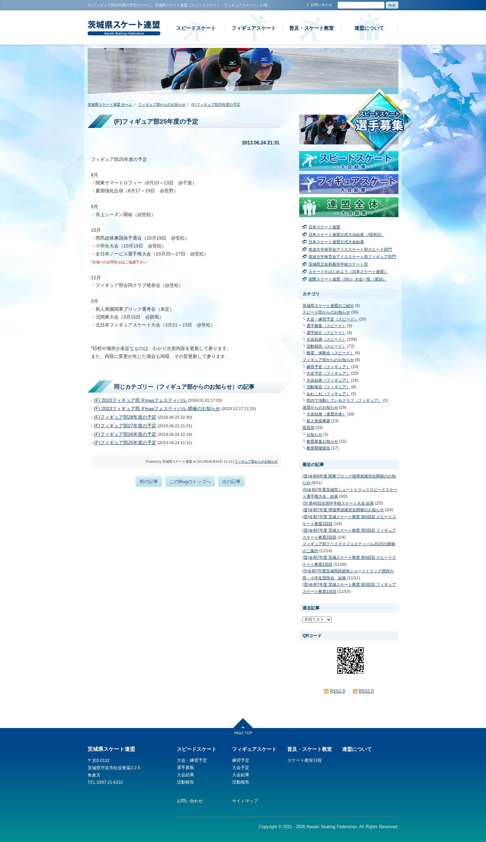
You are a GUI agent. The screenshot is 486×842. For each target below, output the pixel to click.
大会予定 (240, 767)
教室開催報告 (318, 448)
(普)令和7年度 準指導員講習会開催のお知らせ (343, 510)
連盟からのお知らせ (320, 407)
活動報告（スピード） (326, 346)
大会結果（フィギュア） (328, 380)
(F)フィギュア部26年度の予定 (125, 434)
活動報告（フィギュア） (328, 387)
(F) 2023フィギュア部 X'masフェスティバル (141, 400)
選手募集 (185, 767)
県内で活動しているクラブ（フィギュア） (344, 400)
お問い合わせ (321, 5)
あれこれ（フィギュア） (328, 394)
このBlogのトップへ (190, 481)
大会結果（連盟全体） (326, 414)
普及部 (308, 427)
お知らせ (314, 434)
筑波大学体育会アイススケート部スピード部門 (350, 249)
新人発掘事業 (318, 421)
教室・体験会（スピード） (330, 353)
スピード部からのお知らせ (326, 312)
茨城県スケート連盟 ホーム (110, 104)
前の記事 (149, 481)
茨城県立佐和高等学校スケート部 (338, 264)
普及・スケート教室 (311, 28)
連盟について (369, 28)
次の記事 (231, 481)
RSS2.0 (366, 691)
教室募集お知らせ (322, 441)
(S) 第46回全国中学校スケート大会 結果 (338, 503)
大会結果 (185, 774)
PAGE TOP (243, 733)
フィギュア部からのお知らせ (161, 104)
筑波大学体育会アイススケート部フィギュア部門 (352, 256)
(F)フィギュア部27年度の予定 (125, 425)
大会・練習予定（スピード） (332, 319)
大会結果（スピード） (326, 339)
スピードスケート (196, 28)
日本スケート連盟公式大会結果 (336, 242)
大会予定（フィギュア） (328, 373)
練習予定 (240, 760)
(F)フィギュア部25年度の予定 (215, 104)
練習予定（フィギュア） (328, 366)
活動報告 (185, 782)
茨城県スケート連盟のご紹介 (328, 305)
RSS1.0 (337, 691)
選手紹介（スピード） (326, 332)
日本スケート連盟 (324, 227)
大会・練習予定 (192, 760)
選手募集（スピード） (326, 326)
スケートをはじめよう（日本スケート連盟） (348, 271)
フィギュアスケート (253, 28)
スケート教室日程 (304, 760)
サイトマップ (245, 800)
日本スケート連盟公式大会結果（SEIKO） (346, 234)
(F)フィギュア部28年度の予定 (125, 417)
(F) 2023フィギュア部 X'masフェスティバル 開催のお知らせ (157, 408)
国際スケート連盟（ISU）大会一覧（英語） (347, 279)
